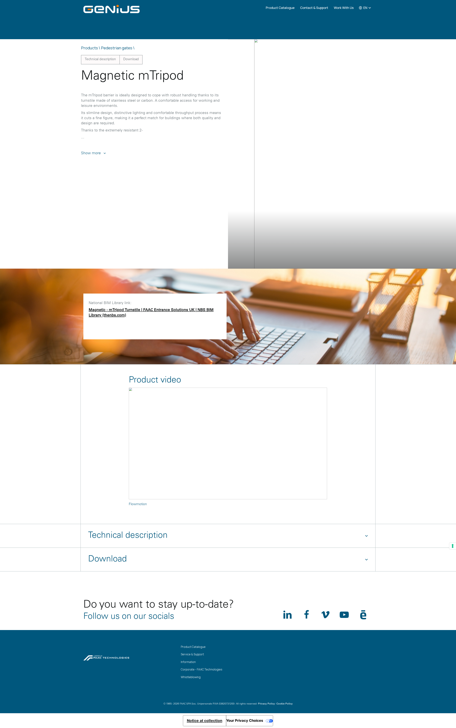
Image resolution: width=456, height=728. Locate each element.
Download (131, 59)
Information (188, 662)
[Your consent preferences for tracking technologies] (452, 546)
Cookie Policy (284, 704)
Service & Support (192, 654)
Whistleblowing (191, 677)
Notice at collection (204, 720)
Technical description (100, 59)
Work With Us (344, 8)
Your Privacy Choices (244, 720)
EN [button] (365, 8)
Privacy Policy (266, 704)
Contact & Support (314, 8)
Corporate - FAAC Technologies (201, 669)
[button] (413, 52)
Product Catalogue (280, 8)
